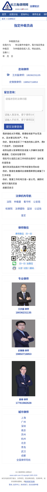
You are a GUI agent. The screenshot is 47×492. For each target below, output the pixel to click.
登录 (10, 485)
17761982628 (23, 402)
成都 (23, 455)
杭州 (23, 439)
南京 (23, 430)
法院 (9, 202)
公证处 (38, 208)
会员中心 (16, 485)
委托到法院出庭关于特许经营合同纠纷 (21, 167)
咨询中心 (25, 14)
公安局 (36, 202)
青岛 (23, 447)
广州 (23, 422)
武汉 (23, 451)
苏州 (23, 434)
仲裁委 (17, 202)
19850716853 (23, 354)
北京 (23, 443)
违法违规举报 (33, 485)
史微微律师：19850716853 (23, 82)
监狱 (29, 208)
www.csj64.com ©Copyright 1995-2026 (23, 475)
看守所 (27, 202)
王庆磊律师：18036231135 (26, 75)
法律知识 (11, 19)
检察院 (9, 208)
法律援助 (20, 208)
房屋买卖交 (8, 188)
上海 (23, 418)
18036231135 (23, 312)
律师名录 (36, 14)
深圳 (23, 426)
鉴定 (23, 215)
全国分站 (13, 14)
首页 (4, 14)
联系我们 (24, 485)
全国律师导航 (23, 460)
